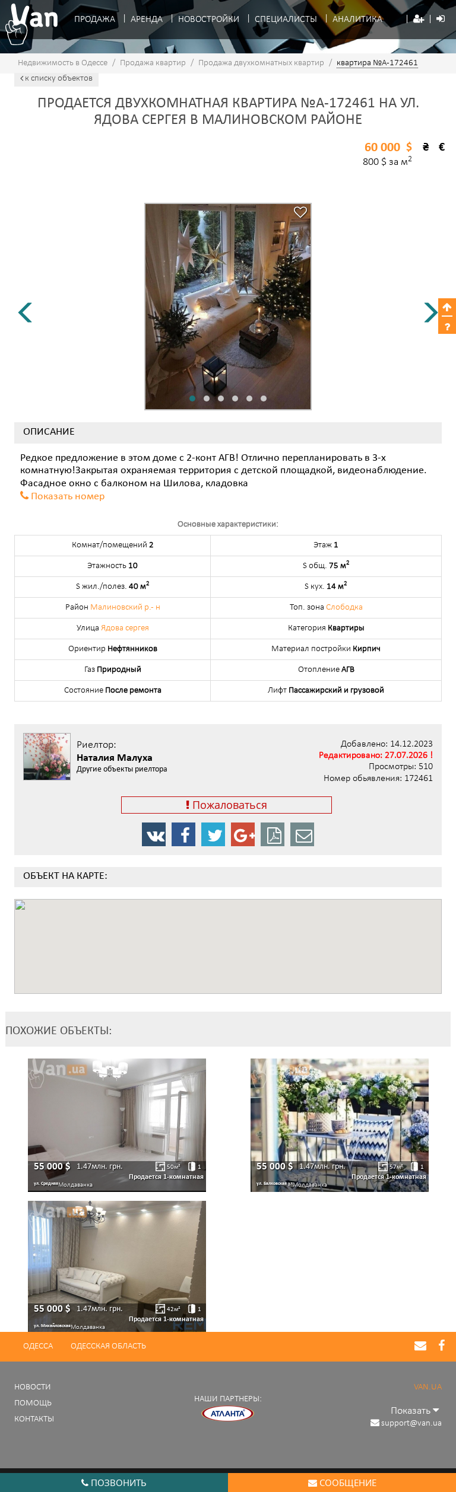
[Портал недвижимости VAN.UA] (27, 24)
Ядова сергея (125, 628)
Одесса (38, 1346)
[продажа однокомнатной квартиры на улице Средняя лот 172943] (117, 1125)
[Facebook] (183, 834)
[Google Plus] (243, 834)
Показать (412, 1411)
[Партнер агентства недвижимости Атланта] (228, 1413)
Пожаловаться (228, 805)
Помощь (33, 1403)
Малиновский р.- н (125, 607)
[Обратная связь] (302, 834)
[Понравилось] (300, 214)
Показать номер (67, 497)
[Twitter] (213, 834)
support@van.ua (411, 1423)
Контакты (34, 1419)
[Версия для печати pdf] (272, 834)
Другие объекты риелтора (122, 770)
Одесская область (108, 1346)
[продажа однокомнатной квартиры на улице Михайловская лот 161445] (117, 1267)
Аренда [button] (147, 19)
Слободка (344, 607)
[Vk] (154, 834)
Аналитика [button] (357, 19)
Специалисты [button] (286, 19)
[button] (418, 19)
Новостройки (208, 19)
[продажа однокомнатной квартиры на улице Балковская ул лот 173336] (340, 1125)
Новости (32, 1387)
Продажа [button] (94, 19)
